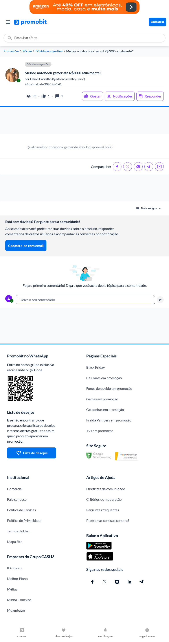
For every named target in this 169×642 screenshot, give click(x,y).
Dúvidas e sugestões (49, 51)
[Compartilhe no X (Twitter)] (127, 166)
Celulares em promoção (104, 378)
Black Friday (95, 367)
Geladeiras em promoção (105, 409)
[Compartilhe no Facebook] (117, 166)
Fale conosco (17, 499)
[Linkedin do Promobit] (129, 582)
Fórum (27, 51)
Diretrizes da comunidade (105, 489)
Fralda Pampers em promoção (108, 420)
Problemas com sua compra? (107, 520)
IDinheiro (14, 568)
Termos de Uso (18, 531)
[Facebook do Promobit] (92, 582)
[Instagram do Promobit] (117, 582)
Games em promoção (102, 399)
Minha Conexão (19, 600)
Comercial (14, 489)
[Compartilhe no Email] (159, 166)
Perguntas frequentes (102, 510)
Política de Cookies (21, 510)
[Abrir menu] (8, 22)
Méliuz (12, 589)
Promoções (11, 51)
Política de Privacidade (24, 520)
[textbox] (85, 299)
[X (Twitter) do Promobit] (105, 582)
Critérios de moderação (104, 499)
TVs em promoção (99, 431)
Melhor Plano (17, 578)
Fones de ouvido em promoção (109, 388)
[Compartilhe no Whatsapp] (138, 166)
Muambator (16, 610)
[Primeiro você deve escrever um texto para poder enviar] (160, 299)
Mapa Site (14, 541)
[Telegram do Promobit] (142, 582)
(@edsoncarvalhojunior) (57, 79)
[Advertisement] (84, 120)
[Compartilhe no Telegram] (148, 166)
